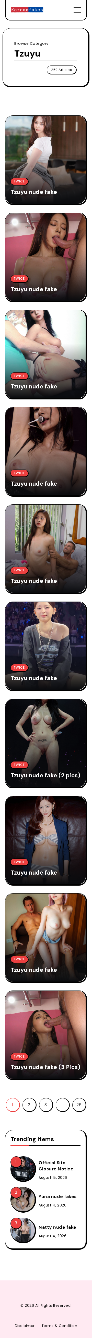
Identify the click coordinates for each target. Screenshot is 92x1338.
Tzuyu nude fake (33, 192)
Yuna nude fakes (58, 1196)
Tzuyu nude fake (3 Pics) (45, 1067)
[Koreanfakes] (27, 10)
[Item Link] (45, 160)
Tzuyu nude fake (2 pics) (45, 775)
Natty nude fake (57, 1227)
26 (79, 1105)
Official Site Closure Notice (56, 1166)
